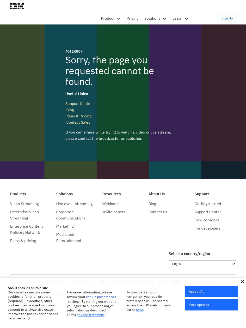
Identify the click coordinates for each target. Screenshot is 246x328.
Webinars (110, 203)
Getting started (208, 203)
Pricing (132, 18)
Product (108, 18)
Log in (205, 18)
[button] (242, 281)
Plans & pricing (23, 240)
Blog (69, 109)
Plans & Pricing (78, 116)
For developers (208, 228)
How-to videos (207, 220)
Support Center (78, 103)
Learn (177, 18)
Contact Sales (77, 122)
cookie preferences (101, 297)
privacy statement (91, 315)
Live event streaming (74, 203)
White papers (113, 211)
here (139, 310)
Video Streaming (24, 203)
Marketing (65, 226)
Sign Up (227, 18)
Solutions (152, 18)
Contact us (157, 211)
